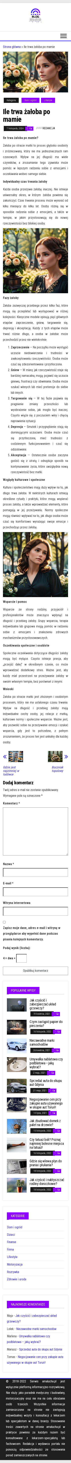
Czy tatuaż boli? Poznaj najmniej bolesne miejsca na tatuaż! (47, 1143)
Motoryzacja (14, 1264)
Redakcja (49, 128)
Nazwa (8, 864)
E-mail (8, 883)
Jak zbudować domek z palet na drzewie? (45, 1123)
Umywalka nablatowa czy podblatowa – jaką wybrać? (46, 1063)
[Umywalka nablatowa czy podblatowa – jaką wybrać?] (17, 1064)
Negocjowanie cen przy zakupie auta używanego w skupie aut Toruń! (46, 1103)
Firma (10, 1249)
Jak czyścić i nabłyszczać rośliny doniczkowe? (47, 1182)
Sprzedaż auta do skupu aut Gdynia (46, 1083)
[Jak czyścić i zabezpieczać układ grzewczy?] (17, 1005)
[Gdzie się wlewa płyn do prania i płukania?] (17, 1166)
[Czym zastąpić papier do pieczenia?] (17, 1027)
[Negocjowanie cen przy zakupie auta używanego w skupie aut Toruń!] (17, 1105)
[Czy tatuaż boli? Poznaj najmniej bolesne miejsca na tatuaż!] (17, 1145)
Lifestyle (48, 100)
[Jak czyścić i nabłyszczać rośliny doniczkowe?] (17, 1185)
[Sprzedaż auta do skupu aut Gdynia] (17, 1086)
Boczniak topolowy (57, 769)
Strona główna (12, 47)
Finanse (11, 1242)
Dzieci (11, 1235)
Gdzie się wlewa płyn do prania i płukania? (46, 1163)
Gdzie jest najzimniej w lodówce (11, 771)
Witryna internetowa (16, 903)
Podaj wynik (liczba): (16, 948)
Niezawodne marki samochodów (42, 1042)
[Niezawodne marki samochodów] (17, 1046)
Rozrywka (13, 1272)
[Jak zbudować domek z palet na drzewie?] (17, 1126)
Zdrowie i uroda (16, 1279)
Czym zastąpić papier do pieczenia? (46, 1024)
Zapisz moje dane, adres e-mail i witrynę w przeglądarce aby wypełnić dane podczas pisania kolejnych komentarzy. (31, 933)
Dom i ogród (30, 100)
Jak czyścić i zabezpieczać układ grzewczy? (43, 1004)
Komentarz (11, 803)
